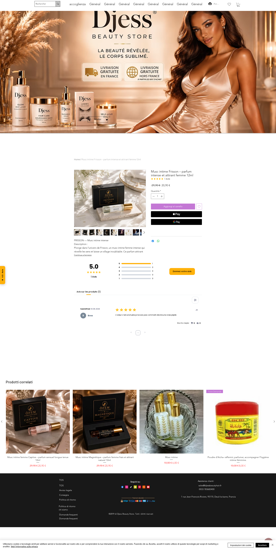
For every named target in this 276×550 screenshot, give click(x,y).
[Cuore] (229, 4)
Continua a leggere (83, 255)
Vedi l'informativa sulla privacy (24, 546)
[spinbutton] (157, 196)
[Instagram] (126, 487)
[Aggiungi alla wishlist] (199, 206)
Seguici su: (135, 482)
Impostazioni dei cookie (240, 545)
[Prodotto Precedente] (1, 421)
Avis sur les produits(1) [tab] (89, 291)
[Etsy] (143, 487)
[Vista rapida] (38, 422)
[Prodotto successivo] (274, 421)
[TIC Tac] (131, 487)
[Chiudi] (272, 545)
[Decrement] (153, 196)
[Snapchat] (135, 487)
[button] (238, 5)
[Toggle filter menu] (195, 300)
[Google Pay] (176, 222)
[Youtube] (148, 487)
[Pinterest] (139, 487)
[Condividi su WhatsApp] (158, 241)
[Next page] (145, 332)
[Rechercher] (58, 4)
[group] (138, 430)
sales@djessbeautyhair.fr (210, 485)
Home (77, 159)
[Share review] (197, 310)
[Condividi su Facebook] (153, 241)
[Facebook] (122, 487)
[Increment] (162, 196)
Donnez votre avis (182, 271)
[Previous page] (131, 332)
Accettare (262, 545)
